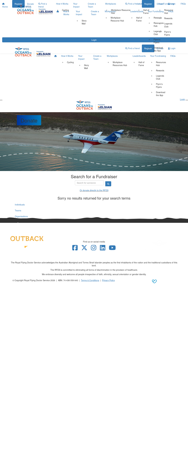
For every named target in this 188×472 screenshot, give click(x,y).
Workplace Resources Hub (120, 64)
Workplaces (110, 11)
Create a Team (95, 13)
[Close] (187, 100)
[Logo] (34, 9)
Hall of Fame (139, 19)
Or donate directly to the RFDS (94, 190)
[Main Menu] (1, 100)
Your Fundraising (156, 11)
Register (148, 3)
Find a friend (133, 3)
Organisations (21, 216)
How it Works (66, 13)
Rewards (158, 17)
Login (173, 3)
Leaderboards (136, 11)
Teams (18, 210)
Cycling (70, 62)
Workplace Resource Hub (117, 19)
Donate (160, 3)
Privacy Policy (108, 280)
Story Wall (84, 22)
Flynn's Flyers (157, 41)
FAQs (170, 11)
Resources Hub (159, 24)
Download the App (158, 49)
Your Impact (79, 13)
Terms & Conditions (90, 280)
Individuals (20, 204)
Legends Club (158, 33)
